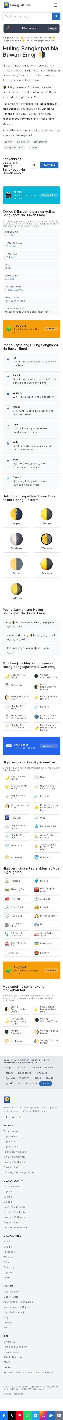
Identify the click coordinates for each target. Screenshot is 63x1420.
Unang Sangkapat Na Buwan (45, 687)
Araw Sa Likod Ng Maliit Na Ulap (45, 847)
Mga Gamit (9, 1191)
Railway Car (43, 943)
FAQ (6, 1327)
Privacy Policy (11, 1351)
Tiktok (7, 1277)
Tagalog (45, 1083)
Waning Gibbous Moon (17, 806)
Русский (10, 1078)
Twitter (7, 1262)
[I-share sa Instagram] (43, 1415)
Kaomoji (8, 1322)
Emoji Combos (12, 1291)
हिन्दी (19, 1083)
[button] (31, 233)
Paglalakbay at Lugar (15, 1151)
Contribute (9, 1341)
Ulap (39, 777)
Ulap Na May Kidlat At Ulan (15, 726)
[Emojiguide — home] (17, 5)
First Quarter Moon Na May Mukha (45, 728)
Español (22, 1067)
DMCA (7, 1362)
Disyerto (42, 907)
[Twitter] (13, 1117)
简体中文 (24, 1078)
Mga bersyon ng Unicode (17, 1307)
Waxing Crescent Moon (46, 676)
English (9, 1067)
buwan (8, 141)
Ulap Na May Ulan (15, 836)
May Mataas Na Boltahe (45, 697)
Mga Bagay (10, 1141)
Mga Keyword (11, 1296)
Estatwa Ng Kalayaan (14, 934)
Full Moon (13, 857)
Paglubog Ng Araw (44, 890)
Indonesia (31, 1083)
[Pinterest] (20, 1117)
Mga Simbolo (11, 1146)
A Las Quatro (15, 907)
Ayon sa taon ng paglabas (18, 1301)
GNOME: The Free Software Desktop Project (28, 1372)
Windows (8, 1257)
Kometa (41, 706)
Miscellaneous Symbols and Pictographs (27, 311)
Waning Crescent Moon (46, 1020)
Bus (39, 924)
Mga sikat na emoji (14, 1312)
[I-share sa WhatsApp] (27, 1415)
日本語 (37, 1078)
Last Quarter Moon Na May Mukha (45, 1009)
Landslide (12, 953)
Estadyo (41, 953)
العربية (9, 1083)
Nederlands (24, 1072)
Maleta (41, 880)
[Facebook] (6, 1117)
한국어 (49, 1078)
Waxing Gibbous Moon (17, 697)
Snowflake (13, 845)
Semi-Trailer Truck (43, 934)
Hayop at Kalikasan (14, 1162)
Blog (6, 1317)
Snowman (13, 685)
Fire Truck (13, 898)
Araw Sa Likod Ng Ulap (45, 836)
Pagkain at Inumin (13, 1167)
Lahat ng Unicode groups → (19, 1172)
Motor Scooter (45, 915)
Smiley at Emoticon (14, 1212)
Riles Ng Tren (15, 889)
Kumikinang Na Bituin (16, 787)
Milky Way (13, 817)
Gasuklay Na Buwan (15, 676)
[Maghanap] (56, 16)
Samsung (9, 1267)
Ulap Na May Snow (15, 707)
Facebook (9, 1251)
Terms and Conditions (15, 1346)
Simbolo (8, 1201)
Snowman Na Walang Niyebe (16, 717)
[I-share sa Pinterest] (19, 1415)
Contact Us (10, 1367)
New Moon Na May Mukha (45, 717)
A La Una (42, 898)
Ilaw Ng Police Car (15, 944)
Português (41, 1072)
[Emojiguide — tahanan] (7, 1099)
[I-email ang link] (59, 1415)
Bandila (8, 1196)
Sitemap (7, 1394)
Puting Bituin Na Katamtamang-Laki (46, 808)
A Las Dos (13, 915)
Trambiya (12, 880)
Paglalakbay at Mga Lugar (38, 37)
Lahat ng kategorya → (15, 1227)
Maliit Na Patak (45, 826)
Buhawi (41, 857)
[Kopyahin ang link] (51, 1415)
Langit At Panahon (12, 40)
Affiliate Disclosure (14, 1357)
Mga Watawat (11, 1136)
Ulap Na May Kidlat (15, 797)
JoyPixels (9, 1272)
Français (50, 1067)
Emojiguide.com (11, 37)
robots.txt (18, 1394)
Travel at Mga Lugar (14, 1206)
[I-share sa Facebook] (4, 1415)
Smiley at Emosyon (14, 1156)
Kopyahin (49, 165)
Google (8, 1246)
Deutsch (36, 1067)
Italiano (10, 1072)
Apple (7, 1241)
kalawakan (23, 141)
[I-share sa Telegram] (35, 1415)
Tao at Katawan (12, 1131)
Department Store (14, 925)
